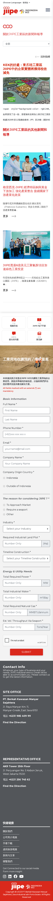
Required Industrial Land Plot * (21, 537)
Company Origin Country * (18, 472)
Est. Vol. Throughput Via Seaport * (23, 620)
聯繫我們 (7, 861)
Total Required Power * (17, 576)
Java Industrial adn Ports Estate (27, 894)
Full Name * (10, 404)
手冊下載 (7, 843)
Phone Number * (13, 428)
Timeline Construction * (17, 552)
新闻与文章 (9, 855)
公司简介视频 (10, 837)
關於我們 (7, 831)
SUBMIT (26, 652)
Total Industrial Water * (16, 591)
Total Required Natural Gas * (20, 606)
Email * (7, 442)
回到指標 (45, 56)
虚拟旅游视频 (10, 849)
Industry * (9, 522)
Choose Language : (12, 2)
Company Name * (13, 457)
